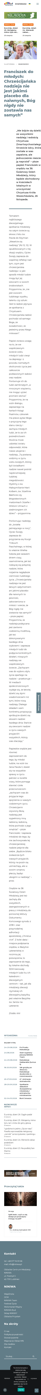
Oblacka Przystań (12, 1316)
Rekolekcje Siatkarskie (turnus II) (28, 1062)
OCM (6, 1297)
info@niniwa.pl (15, 1264)
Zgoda (21, 1390)
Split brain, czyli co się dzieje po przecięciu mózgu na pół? (17, 1216)
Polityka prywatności (13, 1334)
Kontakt (8, 1347)
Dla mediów (9, 1344)
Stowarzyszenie (11, 1338)
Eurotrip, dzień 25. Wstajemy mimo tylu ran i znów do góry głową (11, 32)
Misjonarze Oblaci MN (14, 1341)
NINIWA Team (9, 24)
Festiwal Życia (10, 1304)
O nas (6, 1331)
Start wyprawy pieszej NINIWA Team (26, 1055)
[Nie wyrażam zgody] (28, 1379)
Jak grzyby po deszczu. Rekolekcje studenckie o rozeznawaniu (26, 1071)
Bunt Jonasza (25, 1098)
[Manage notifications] (5, 1390)
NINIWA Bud (10, 1310)
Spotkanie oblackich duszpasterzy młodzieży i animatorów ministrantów (26, 1089)
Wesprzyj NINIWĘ (38, 703)
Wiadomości (23, 64)
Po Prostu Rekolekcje (24, 1048)
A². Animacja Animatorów (25, 1080)
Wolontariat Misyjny (13, 1307)
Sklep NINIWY (10, 1313)
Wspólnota (9, 1294)
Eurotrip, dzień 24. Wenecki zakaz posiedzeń (29, 31)
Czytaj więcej (32, 1036)
